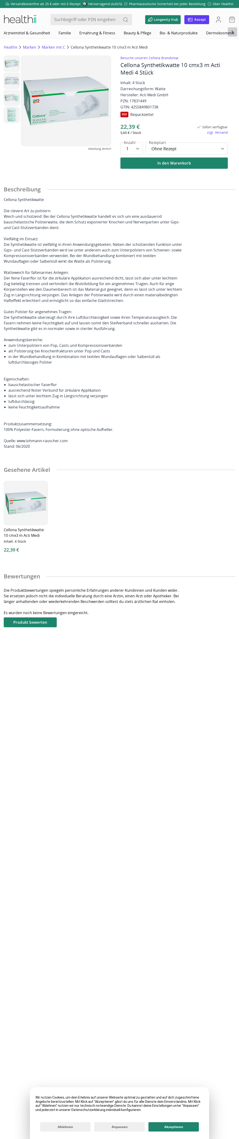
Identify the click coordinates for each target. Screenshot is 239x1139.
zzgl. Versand (217, 132)
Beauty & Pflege (137, 33)
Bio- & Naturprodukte (179, 33)
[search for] (125, 19)
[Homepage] (19, 19)
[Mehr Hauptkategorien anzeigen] (232, 32)
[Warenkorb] (230, 19)
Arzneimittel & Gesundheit (27, 33)
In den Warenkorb (174, 163)
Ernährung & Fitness (97, 33)
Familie (65, 33)
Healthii (10, 47)
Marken (29, 47)
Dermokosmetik (220, 33)
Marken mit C (53, 47)
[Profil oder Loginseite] (218, 19)
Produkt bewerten (30, 622)
